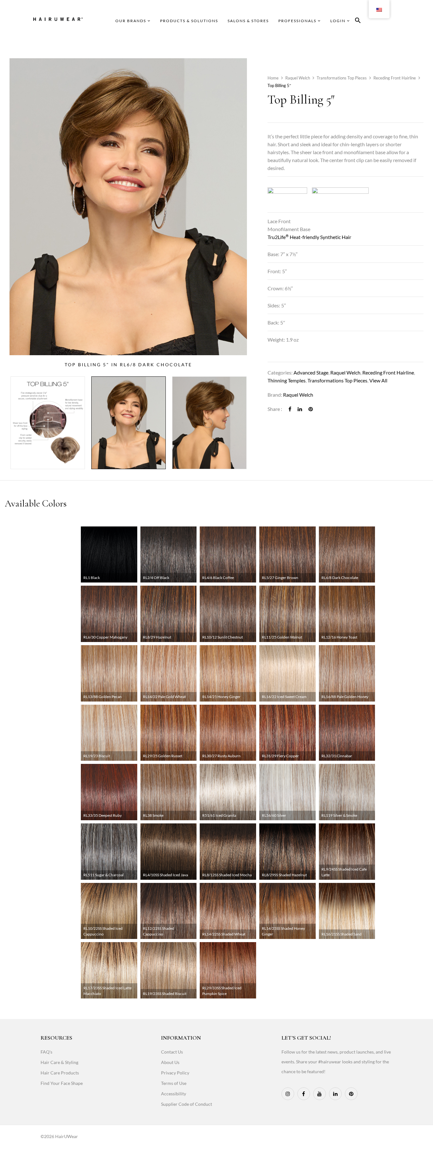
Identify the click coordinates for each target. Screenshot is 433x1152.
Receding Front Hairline (394, 77)
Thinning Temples (287, 380)
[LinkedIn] (300, 409)
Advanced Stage (311, 372)
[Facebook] (289, 409)
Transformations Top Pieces (342, 77)
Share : (275, 409)
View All (378, 380)
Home (273, 77)
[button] (358, 21)
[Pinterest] (310, 409)
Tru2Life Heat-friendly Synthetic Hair (309, 237)
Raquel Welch (297, 77)
